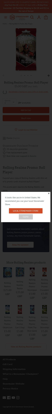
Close (26, 216)
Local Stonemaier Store (26, 210)
